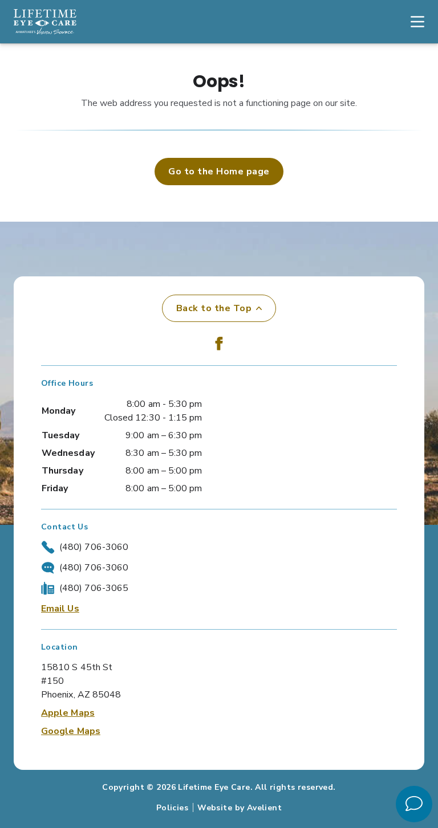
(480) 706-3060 (93, 547)
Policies (172, 807)
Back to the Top (214, 308)
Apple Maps (68, 713)
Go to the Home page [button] (218, 171)
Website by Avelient (239, 807)
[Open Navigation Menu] (411, 21)
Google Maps (70, 731)
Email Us (60, 608)
